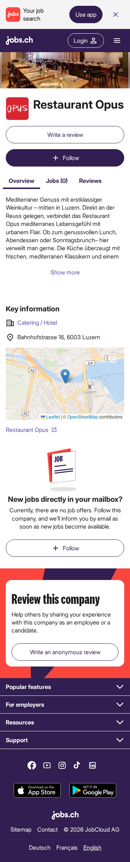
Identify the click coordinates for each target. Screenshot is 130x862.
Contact (47, 829)
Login (81, 40)
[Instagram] (62, 765)
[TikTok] (77, 765)
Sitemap (20, 829)
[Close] (115, 14)
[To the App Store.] (37, 790)
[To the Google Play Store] (92, 790)
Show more (65, 272)
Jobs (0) (57, 180)
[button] (65, 687)
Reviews (90, 180)
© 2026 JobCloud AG (92, 829)
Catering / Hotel (37, 322)
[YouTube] (47, 765)
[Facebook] (31, 765)
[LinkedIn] (92, 765)
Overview (21, 180)
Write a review (65, 134)
